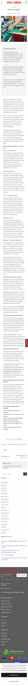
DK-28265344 (7, 588)
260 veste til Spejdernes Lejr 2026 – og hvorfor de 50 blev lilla (14, 546)
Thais (20, 13)
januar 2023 (4, 524)
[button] (2, 2)
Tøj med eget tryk (5, 456)
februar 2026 (4, 493)
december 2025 (5, 499)
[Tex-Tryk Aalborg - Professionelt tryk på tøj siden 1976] (14, 3)
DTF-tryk (16, 349)
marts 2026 (4, 490)
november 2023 (5, 518)
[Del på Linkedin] (20, 439)
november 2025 (5, 502)
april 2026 (3, 488)
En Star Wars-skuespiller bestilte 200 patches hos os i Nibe (14, 542)
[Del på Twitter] (12, 439)
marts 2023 (4, 521)
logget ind (11, 466)
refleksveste (16, 141)
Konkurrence (26, 343)
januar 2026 (4, 496)
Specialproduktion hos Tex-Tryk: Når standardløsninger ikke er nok (10, 551)
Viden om (14, 7)
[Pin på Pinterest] (18, 439)
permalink (24, 444)
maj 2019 (3, 527)
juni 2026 (3, 485)
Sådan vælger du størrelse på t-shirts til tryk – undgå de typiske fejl (14, 558)
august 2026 (4, 482)
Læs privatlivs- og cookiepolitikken (18, 670)
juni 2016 (3, 532)
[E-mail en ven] (15, 439)
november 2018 (5, 529)
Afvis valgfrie (14, 681)
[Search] (25, 474)
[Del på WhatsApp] (7, 439)
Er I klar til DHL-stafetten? (7, 555)
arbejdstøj (21, 139)
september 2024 (5, 513)
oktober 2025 (4, 504)
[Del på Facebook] (10, 439)
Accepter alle (14, 675)
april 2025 (3, 507)
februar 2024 (4, 516)
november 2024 (5, 510)
